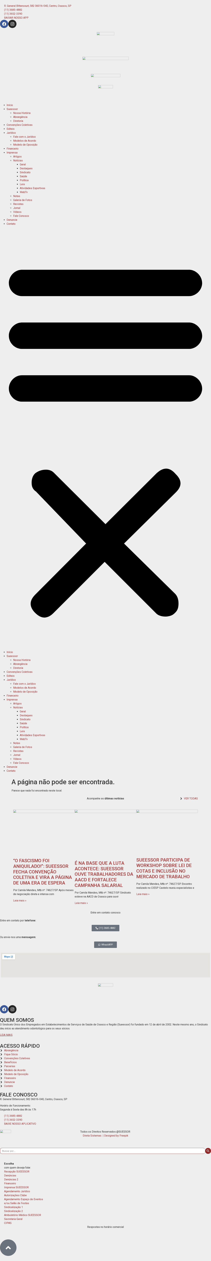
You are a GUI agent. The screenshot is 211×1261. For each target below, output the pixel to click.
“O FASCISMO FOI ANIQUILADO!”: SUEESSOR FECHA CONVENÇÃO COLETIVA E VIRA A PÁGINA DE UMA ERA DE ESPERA (42, 871)
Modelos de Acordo (24, 140)
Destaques (26, 168)
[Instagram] (12, 24)
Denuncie (12, 219)
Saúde (23, 176)
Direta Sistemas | (93, 1135)
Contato (11, 223)
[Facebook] (4, 24)
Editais (11, 128)
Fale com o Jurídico (24, 136)
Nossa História (21, 113)
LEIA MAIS (6, 1034)
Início (10, 105)
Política (24, 180)
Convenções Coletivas (19, 124)
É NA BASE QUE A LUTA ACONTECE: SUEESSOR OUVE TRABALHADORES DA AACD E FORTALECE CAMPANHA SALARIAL (104, 874)
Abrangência (20, 117)
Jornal (16, 208)
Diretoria (18, 120)
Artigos (17, 156)
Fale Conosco (21, 215)
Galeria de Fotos (22, 200)
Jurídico (11, 132)
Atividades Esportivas (32, 188)
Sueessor (12, 109)
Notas (16, 196)
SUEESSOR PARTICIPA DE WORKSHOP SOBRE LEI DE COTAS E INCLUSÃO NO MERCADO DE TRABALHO (164, 868)
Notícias (18, 160)
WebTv (24, 192)
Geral (23, 164)
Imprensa (12, 152)
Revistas (18, 204)
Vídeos (17, 211)
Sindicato (25, 172)
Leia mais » (19, 900)
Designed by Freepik (116, 1135)
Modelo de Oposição (25, 144)
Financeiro (12, 148)
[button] (105, 438)
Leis (22, 184)
